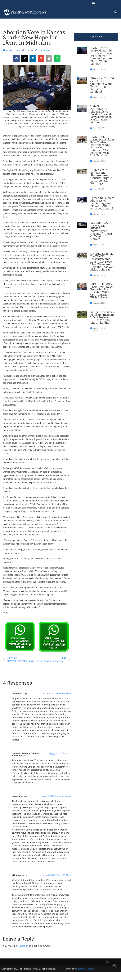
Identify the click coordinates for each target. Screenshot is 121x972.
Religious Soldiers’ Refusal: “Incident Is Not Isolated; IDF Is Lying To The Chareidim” (102, 317)
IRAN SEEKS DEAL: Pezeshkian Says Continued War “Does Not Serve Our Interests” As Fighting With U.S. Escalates (102, 146)
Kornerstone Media (85, 969)
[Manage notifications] (114, 965)
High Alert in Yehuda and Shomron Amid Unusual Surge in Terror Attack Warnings (101, 177)
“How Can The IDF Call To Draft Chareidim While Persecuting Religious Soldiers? (102, 85)
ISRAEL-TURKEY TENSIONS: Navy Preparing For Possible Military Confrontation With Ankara (101, 291)
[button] (93, 2)
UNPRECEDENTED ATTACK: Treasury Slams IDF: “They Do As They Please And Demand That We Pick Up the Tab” (101, 262)
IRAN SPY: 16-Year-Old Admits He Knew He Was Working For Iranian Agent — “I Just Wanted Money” (101, 56)
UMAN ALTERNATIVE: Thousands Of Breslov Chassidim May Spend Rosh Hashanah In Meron (102, 114)
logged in (23, 945)
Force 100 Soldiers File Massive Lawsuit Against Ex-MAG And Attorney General (102, 203)
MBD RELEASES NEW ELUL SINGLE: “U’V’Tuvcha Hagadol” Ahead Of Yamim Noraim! (101, 231)
